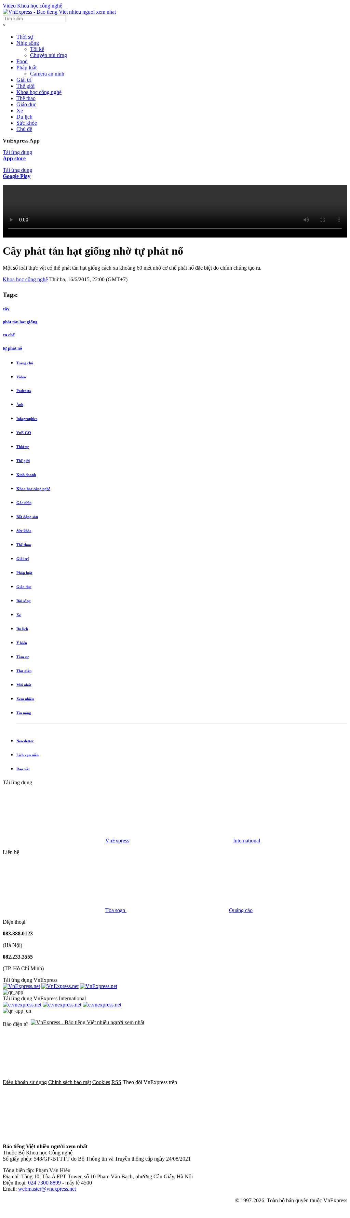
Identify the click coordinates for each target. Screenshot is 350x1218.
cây (6, 308)
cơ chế (9, 334)
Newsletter (25, 741)
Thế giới (25, 86)
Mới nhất (23, 685)
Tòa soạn (115, 910)
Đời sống (23, 601)
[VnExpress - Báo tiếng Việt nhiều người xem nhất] (59, 12)
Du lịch (24, 117)
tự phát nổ (12, 348)
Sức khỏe (26, 123)
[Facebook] (229, 1082)
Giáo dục (26, 104)
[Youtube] (158, 1135)
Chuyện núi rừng (48, 55)
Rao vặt (23, 769)
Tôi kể (37, 49)
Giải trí (23, 80)
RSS (116, 1082)
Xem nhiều (25, 699)
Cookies (101, 1082)
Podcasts (23, 391)
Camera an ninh (47, 74)
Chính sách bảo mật (69, 1082)
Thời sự (24, 37)
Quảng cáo (241, 910)
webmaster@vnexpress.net (47, 1189)
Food (22, 61)
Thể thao (26, 98)
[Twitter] (54, 1135)
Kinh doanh (26, 475)
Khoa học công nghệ (39, 6)
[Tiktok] (262, 1135)
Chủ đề (24, 129)
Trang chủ (24, 363)
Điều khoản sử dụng (25, 1082)
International (246, 840)
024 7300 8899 (44, 1183)
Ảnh (19, 405)
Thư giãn (23, 671)
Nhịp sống (27, 43)
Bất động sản (27, 517)
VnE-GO (23, 433)
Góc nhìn (23, 503)
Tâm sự (22, 657)
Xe (19, 110)
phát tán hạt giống (20, 321)
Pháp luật (26, 67)
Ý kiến (21, 643)
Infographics (26, 419)
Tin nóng (23, 713)
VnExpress (117, 840)
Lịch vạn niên (27, 755)
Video (9, 6)
